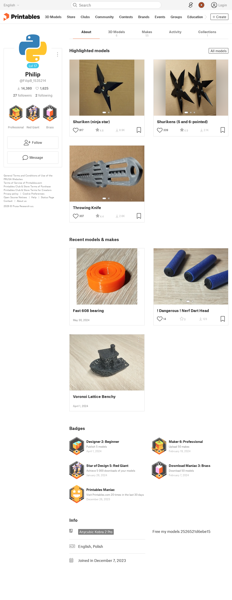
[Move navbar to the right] (205, 17)
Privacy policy (11, 193)
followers (22, 95)
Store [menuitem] (71, 17)
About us (22, 200)
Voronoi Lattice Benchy (94, 396)
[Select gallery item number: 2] (109, 112)
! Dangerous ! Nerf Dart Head (183, 310)
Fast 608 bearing (88, 310)
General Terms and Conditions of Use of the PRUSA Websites (28, 177)
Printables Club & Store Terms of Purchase (27, 186)
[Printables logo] (22, 17)
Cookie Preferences (33, 193)
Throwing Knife (87, 207)
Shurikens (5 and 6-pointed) (182, 122)
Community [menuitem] (104, 17)
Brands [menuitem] (143, 17)
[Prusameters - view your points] (201, 5)
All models (218, 51)
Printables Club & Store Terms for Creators (27, 189)
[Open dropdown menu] (57, 52)
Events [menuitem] (160, 17)
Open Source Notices (15, 197)
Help (33, 197)
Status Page (47, 197)
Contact (8, 200)
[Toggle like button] (75, 130)
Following (44, 95)
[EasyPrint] (190, 5)
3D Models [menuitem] (53, 17)
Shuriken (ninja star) (91, 122)
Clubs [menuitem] (85, 17)
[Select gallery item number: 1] (104, 112)
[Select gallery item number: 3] (194, 112)
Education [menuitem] (195, 17)
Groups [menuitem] (176, 17)
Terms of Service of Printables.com (23, 182)
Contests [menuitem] (126, 17)
